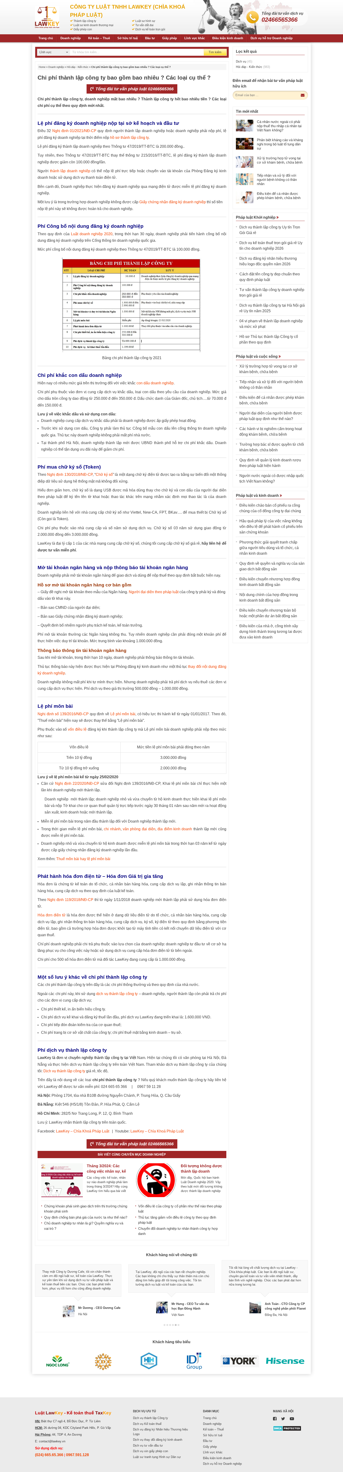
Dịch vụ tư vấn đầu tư (148, 1445)
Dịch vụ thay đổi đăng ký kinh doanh (157, 1439)
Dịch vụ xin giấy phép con (150, 1451)
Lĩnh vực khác (194, 38)
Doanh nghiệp (70, 38)
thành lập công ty (108, 1058)
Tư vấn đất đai (144, 25)
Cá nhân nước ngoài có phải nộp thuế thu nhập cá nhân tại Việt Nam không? (279, 126)
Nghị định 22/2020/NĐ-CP (77, 783)
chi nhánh (112, 829)
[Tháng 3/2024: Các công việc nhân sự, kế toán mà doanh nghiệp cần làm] (62, 1180)
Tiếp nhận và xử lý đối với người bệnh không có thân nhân (277, 179)
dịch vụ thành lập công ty (117, 994)
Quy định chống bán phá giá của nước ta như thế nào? (85, 1217)
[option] (78, 1288)
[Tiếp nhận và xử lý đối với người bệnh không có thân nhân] (244, 179)
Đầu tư (150, 38)
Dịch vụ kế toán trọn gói (150, 29)
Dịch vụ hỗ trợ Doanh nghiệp (272, 38)
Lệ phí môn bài (122, 714)
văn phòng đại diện (139, 829)
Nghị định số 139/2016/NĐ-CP (63, 714)
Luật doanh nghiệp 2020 (91, 234)
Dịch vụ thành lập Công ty (150, 1418)
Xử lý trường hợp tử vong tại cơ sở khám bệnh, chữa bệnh (279, 160)
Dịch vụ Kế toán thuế (147, 1424)
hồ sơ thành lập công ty (129, 138)
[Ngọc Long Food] (57, 1361)
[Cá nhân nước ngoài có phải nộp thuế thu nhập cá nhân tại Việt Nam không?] (244, 125)
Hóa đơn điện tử (52, 915)
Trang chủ (45, 38)
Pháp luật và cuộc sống (257, 356)
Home (42, 67)
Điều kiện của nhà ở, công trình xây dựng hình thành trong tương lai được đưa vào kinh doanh (270, 631)
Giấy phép (169, 38)
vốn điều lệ (77, 729)
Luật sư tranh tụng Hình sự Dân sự (157, 1457)
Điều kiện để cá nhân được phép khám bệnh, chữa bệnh (279, 196)
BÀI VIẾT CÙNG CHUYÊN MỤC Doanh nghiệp (132, 1154)
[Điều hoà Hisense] (285, 1361)
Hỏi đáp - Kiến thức (77, 67)
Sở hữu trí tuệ (127, 38)
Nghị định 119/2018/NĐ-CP (70, 900)
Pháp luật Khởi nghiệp (256, 217)
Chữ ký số (104, 475)
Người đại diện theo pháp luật (153, 592)
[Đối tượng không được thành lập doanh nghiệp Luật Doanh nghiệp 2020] (156, 1180)
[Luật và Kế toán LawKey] (47, 17)
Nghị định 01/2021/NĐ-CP (74, 131)
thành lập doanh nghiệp (70, 171)
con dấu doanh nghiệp (155, 383)
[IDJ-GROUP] (194, 1361)
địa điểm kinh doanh (175, 829)
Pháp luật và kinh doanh (258, 496)
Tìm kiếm (215, 52)
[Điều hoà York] (239, 1361)
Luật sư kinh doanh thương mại (93, 25)
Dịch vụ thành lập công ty (64, 1071)
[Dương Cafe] (103, 1361)
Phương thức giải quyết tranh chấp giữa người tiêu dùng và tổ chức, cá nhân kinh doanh (269, 547)
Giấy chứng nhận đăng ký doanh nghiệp (172, 202)
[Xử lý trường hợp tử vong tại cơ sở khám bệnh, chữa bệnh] (244, 162)
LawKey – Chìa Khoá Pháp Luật (82, 1131)
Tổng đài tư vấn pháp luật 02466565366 (134, 89)
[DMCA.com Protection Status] (287, 1428)
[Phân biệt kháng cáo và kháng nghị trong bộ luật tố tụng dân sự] (244, 144)
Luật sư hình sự (145, 21)
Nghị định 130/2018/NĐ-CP (69, 475)
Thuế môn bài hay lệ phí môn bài (83, 859)
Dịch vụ (244, 61)
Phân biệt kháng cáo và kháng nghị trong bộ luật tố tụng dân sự (280, 144)
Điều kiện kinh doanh (227, 38)
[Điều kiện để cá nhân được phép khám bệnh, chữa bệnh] (244, 197)
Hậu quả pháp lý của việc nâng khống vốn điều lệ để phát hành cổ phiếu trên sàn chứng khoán (271, 526)
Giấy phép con (83, 29)
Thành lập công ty (85, 21)
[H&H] (149, 1361)
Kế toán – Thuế (99, 38)
